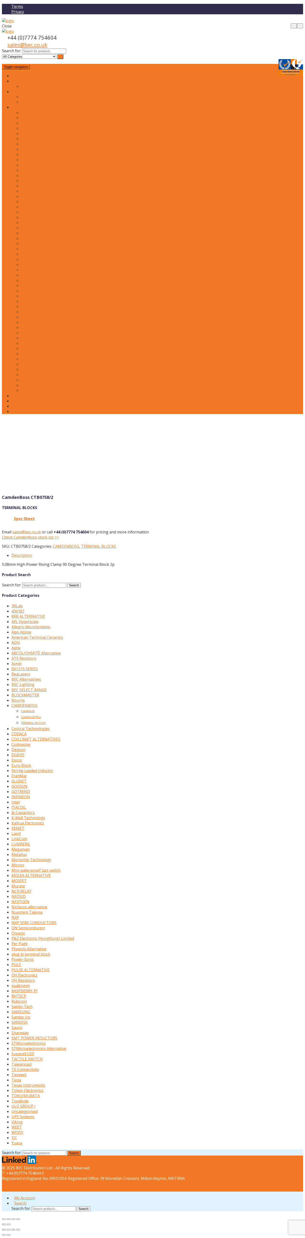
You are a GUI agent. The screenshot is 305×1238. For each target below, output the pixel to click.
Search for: (11, 50)
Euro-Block (31, 186)
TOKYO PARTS (34, 343)
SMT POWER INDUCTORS (34, 1038)
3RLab (26, 112)
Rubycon (19, 1001)
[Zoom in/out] (18, 1219)
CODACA (28, 159)
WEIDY (27, 369)
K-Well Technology (38, 227)
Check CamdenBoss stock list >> (30, 537)
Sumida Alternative (38, 306)
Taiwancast (31, 317)
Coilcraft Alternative (38, 165)
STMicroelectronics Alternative (38, 1048)
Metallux (28, 248)
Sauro (16, 1027)
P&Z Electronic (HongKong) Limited (42, 938)
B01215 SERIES (24, 668)
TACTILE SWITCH (27, 1059)
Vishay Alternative (37, 359)
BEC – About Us (35, 96)
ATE (24, 128)
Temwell (28, 322)
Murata (27, 254)
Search (74, 585)
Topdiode (29, 348)
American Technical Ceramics (47, 117)
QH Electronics (34, 285)
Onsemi (18, 933)
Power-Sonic (32, 280)
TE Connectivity (25, 1069)
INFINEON (20, 796)
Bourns (27, 144)
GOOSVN (19, 786)
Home (16, 75)
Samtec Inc (20, 1017)
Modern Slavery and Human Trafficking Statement (47, 1183)
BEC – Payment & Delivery (44, 102)
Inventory (20, 81)
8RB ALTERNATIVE (28, 616)
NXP (15, 917)
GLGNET (28, 196)
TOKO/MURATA (35, 338)
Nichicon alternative (29, 907)
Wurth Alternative (37, 374)
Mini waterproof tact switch (36, 870)
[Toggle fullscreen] (13, 1219)
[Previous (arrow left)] (4, 1224)
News (16, 406)
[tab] (157, 555)
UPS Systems (32, 353)
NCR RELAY (31, 259)
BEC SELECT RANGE (29, 689)
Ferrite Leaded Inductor (32, 770)
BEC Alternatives (36, 133)
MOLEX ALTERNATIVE (31, 875)
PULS (16, 964)
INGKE (26, 207)
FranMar (28, 191)
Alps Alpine (21, 632)
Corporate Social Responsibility (30, 1189)
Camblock (28, 711)
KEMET (17, 828)
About (16, 91)
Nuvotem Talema (36, 269)
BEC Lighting (23, 684)
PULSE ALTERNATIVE (30, 969)
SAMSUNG (20, 1011)
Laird (25, 233)
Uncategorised (24, 1111)
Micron (17, 865)
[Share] (8, 1219)
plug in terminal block (30, 954)
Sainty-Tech (22, 1006)
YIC (24, 385)
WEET (26, 364)
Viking (26, 380)
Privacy (17, 11)
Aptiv (15, 647)
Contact (18, 411)
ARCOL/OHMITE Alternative (45, 123)
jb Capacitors (32, 217)
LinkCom (29, 238)
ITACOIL (28, 212)
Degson (28, 175)
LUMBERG (20, 844)
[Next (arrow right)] (8, 1224)
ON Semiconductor (28, 928)
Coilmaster (30, 170)
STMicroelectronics (28, 1043)
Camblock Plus (31, 717)
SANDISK (19, 1022)
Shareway (29, 301)
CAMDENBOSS (34, 149)
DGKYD (27, 180)
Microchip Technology (31, 859)
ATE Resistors (23, 658)
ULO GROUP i (23, 1106)
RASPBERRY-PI (24, 990)
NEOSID (28, 264)
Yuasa (16, 1143)
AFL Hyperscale (25, 621)
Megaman (30, 243)
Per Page (19, 943)
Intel (15, 802)
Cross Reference (35, 86)
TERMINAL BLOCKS (98, 546)
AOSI (15, 642)
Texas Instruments (28, 1085)
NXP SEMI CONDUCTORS (33, 922)
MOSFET (19, 880)
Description (21, 555)
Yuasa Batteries (35, 390)
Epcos (16, 760)
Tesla (26, 327)
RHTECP (28, 296)
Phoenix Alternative (28, 949)
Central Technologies (40, 154)
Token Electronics (37, 332)
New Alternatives (26, 395)
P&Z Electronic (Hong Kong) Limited (53, 275)
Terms (17, 6)
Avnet (16, 663)
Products (19, 401)
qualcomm (20, 985)
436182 (17, 611)
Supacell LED (32, 311)
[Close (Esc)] (4, 1219)
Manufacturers (24, 107)
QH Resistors (32, 290)
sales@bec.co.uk (27, 44)
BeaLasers (20, 674)
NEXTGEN (20, 901)
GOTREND (30, 201)
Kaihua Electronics (37, 222)
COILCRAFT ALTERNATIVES (35, 739)
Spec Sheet (24, 518)
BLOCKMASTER (35, 138)
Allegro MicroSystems (30, 626)
